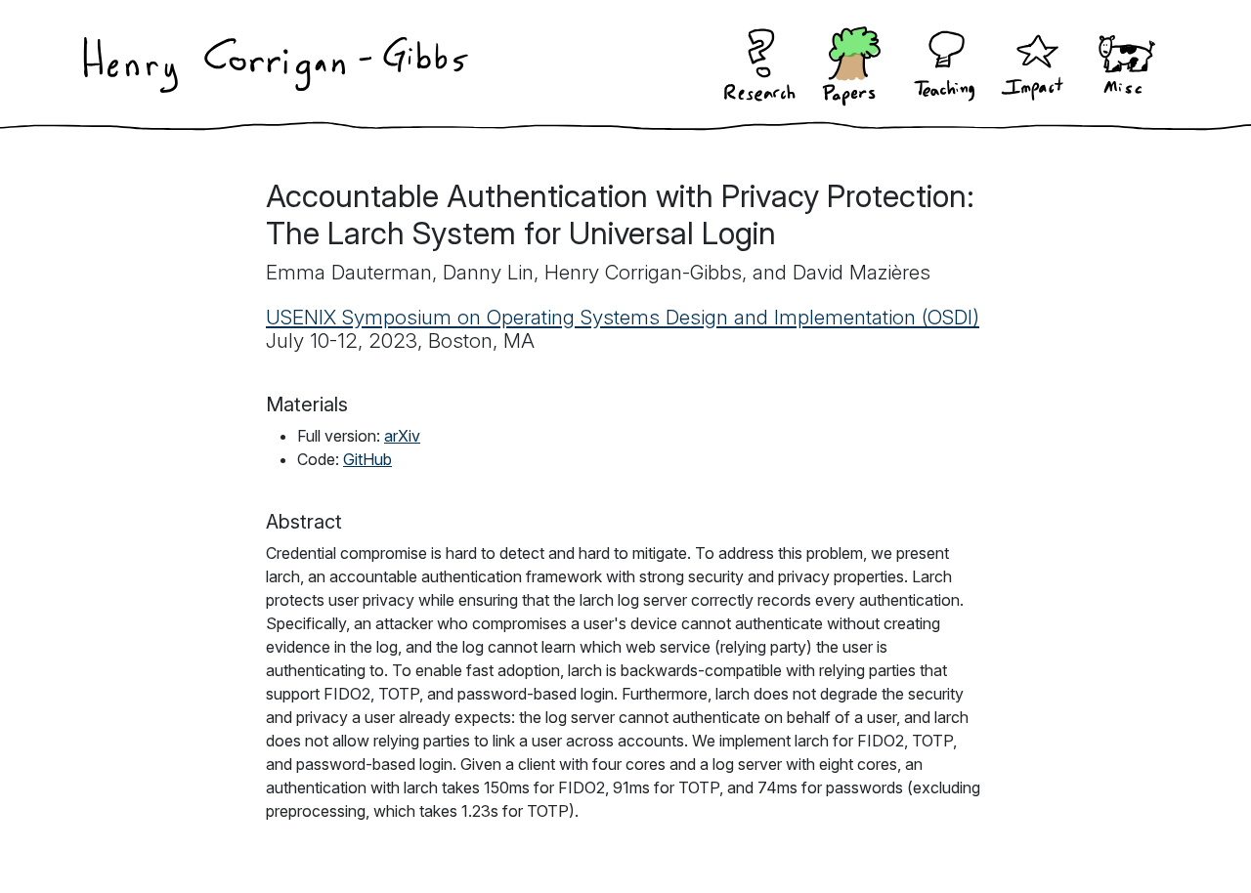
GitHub (367, 459)
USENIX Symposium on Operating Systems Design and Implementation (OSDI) (622, 317)
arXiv (402, 436)
